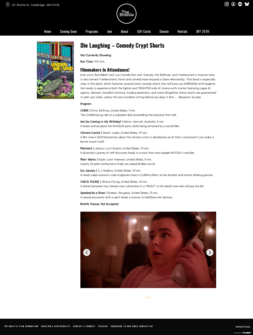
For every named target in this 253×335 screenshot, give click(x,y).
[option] (148, 250)
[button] (209, 253)
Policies (103, 326)
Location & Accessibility (55, 326)
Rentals (182, 31)
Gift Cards (144, 31)
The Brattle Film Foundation (21, 326)
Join (109, 31)
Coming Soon (68, 31)
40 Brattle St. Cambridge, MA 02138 (35, 5)
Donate (164, 31)
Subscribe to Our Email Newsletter (132, 326)
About (124, 31)
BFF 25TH (202, 31)
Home (47, 31)
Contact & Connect (84, 326)
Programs (92, 31)
